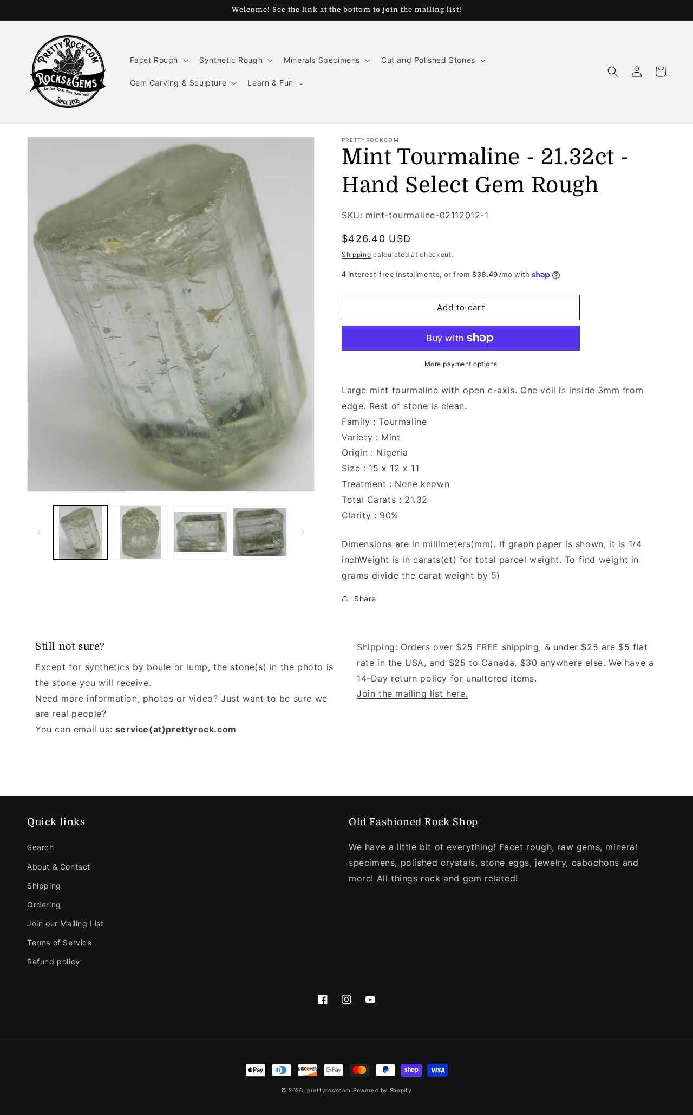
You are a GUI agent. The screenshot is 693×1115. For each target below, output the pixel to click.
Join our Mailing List (65, 923)
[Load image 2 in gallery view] (140, 532)
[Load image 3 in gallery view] (200, 532)
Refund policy (53, 961)
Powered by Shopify (382, 1090)
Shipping (356, 254)
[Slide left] (39, 532)
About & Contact (58, 866)
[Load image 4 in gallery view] (260, 532)
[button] (158, 60)
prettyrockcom (329, 1090)
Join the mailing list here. (412, 693)
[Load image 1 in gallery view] (81, 532)
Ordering (44, 904)
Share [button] (365, 598)
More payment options (461, 364)
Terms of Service (59, 942)
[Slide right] (303, 532)
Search (40, 847)
